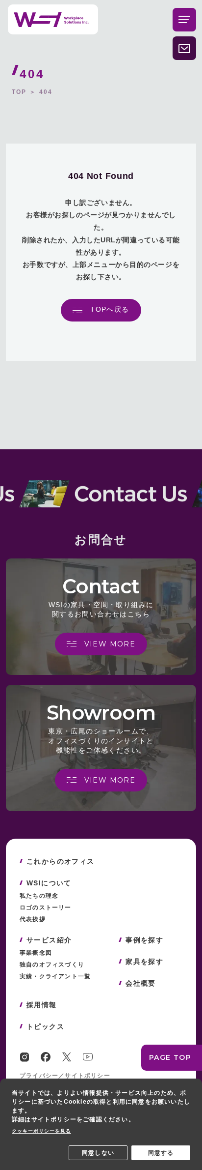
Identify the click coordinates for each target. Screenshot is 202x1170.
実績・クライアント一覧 (55, 976)
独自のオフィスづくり (52, 964)
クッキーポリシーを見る (41, 1131)
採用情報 (41, 1005)
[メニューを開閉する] (184, 19)
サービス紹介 (49, 940)
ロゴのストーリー (46, 907)
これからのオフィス (60, 861)
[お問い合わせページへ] (184, 48)
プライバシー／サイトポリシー (65, 1075)
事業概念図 (36, 952)
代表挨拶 (33, 919)
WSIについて (49, 883)
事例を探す (144, 940)
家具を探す (144, 961)
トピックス (45, 1026)
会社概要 (141, 983)
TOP (19, 91)
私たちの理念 (39, 895)
